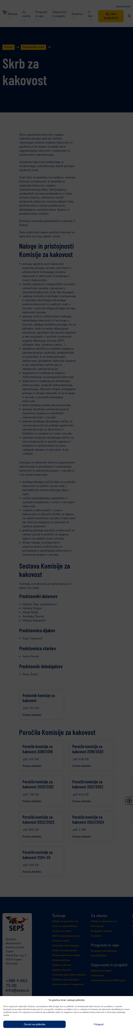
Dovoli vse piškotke (34, 1024)
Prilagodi (98, 1024)
